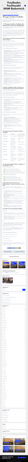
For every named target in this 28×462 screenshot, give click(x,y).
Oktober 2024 (4, 347)
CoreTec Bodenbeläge (5, 415)
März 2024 (4, 358)
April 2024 (4, 356)
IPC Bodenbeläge (16, 15)
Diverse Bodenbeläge (10, 15)
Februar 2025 (4, 340)
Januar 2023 (4, 374)
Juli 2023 (4, 367)
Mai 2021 (4, 403)
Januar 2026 (4, 320)
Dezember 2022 (5, 376)
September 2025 (5, 327)
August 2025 (4, 329)
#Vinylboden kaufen (5, 21)
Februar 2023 (4, 372)
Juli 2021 (4, 399)
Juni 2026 (4, 311)
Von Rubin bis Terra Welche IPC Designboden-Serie (9, 297)
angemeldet (7, 272)
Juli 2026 (4, 309)
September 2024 (5, 349)
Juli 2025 (4, 331)
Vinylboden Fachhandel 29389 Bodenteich (13, 6)
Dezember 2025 (5, 322)
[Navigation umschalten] (2, 5)
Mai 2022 (4, 385)
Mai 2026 (4, 313)
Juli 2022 (4, 381)
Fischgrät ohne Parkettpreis (6, 302)
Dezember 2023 (5, 363)
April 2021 (4, 405)
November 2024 (5, 345)
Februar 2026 (4, 318)
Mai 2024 (4, 354)
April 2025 (4, 336)
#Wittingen (9, 21)
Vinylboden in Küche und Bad (19, 451)
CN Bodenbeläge (5, 15)
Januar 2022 (4, 392)
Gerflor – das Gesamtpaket (6, 295)
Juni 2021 (4, 401)
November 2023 (5, 365)
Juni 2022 (4, 383)
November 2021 (5, 396)
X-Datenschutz (5, 426)
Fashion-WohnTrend (6, 18)
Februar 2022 (4, 390)
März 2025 (4, 338)
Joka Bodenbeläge (21, 264)
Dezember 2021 (5, 394)
